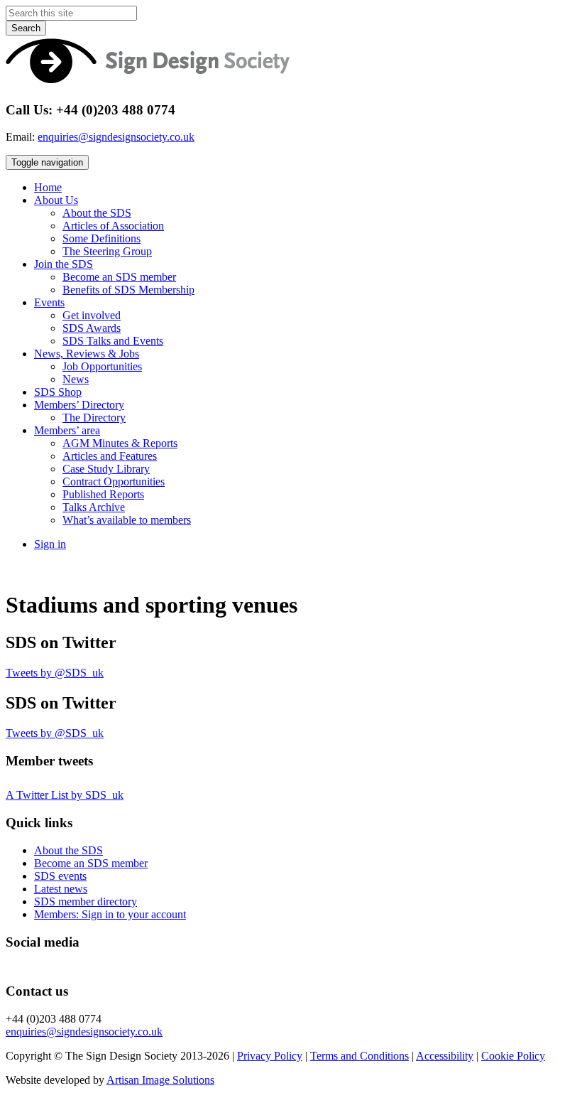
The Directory (94, 417)
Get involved (91, 315)
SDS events (60, 876)
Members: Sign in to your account (110, 914)
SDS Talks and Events (112, 341)
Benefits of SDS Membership (128, 290)
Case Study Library (106, 469)
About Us (56, 200)
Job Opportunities (102, 366)
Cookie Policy (513, 1056)
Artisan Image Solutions (160, 1080)
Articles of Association (113, 226)
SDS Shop (58, 392)
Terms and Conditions (359, 1056)
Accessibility (444, 1056)
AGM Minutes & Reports (119, 443)
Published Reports (103, 494)
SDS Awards (91, 328)
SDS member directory (85, 901)
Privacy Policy (269, 1056)
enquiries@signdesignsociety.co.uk (116, 137)
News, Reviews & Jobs (86, 354)
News (75, 379)
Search (25, 28)
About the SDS (96, 213)
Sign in (50, 544)
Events (49, 302)
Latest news (60, 889)
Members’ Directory (79, 405)
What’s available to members (126, 520)
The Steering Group (107, 251)
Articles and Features (109, 456)
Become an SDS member (119, 277)
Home (48, 187)
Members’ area (67, 430)
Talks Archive (93, 507)
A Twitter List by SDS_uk (64, 795)
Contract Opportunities (113, 481)
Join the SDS (63, 264)
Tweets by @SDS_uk (55, 673)
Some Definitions (101, 238)
